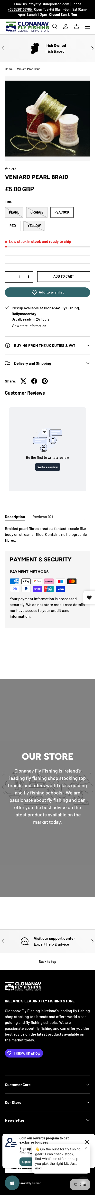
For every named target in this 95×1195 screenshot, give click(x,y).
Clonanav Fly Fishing (28, 1183)
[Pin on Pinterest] (44, 381)
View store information (29, 326)
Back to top (47, 962)
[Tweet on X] (23, 381)
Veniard (10, 169)
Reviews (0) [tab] (42, 516)
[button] (76, 26)
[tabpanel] (47, 534)
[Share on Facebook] (34, 381)
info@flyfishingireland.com (49, 4)
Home (8, 69)
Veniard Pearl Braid (28, 69)
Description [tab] (15, 516)
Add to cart (63, 276)
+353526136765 (20, 9)
